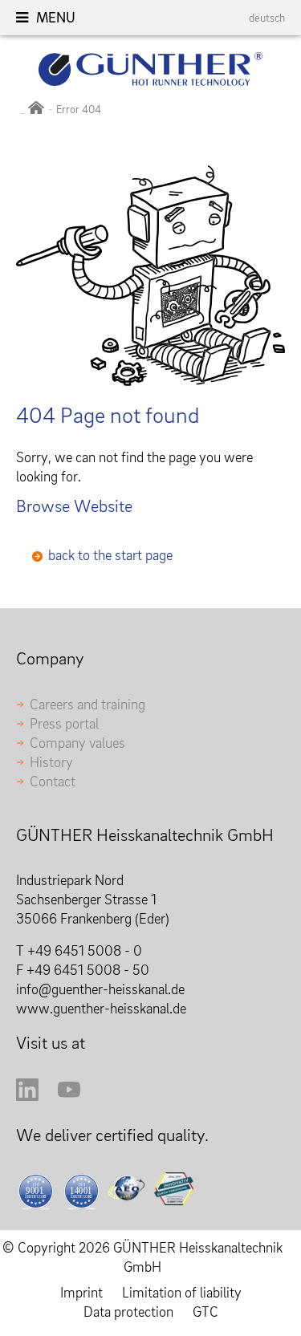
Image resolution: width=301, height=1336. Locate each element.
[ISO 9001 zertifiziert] (35, 1191)
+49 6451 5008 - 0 (84, 950)
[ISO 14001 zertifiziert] (81, 1191)
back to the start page (110, 554)
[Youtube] (69, 1095)
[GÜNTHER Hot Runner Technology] (36, 109)
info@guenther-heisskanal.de (100, 989)
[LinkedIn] (27, 1095)
